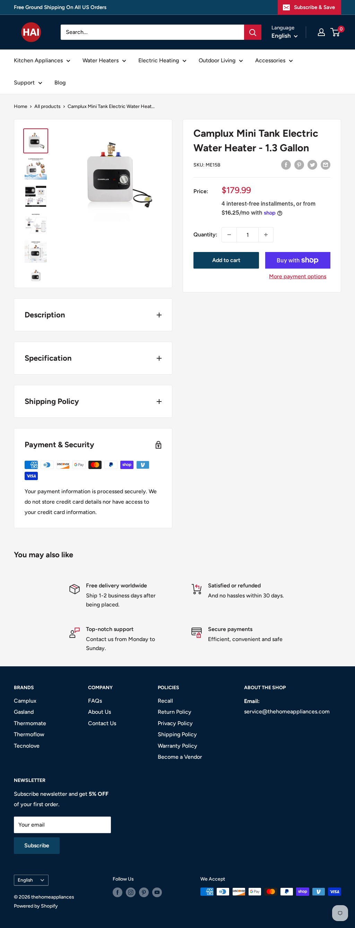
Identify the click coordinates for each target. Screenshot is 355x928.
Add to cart (226, 260)
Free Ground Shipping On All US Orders (60, 7)
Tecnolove (27, 745)
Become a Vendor (180, 757)
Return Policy (174, 712)
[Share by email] (325, 164)
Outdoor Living (217, 60)
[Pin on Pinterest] (299, 164)
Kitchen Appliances (38, 60)
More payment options (297, 276)
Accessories (270, 60)
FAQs (95, 700)
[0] (335, 32)
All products (47, 106)
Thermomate (30, 723)
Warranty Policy (177, 745)
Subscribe (36, 845)
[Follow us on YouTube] (157, 892)
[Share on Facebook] (286, 164)
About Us (99, 712)
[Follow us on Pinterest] (144, 892)
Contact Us (102, 723)
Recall (165, 700)
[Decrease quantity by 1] (229, 234)
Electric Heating (158, 60)
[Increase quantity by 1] (266, 234)
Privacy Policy (175, 723)
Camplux (25, 700)
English (25, 880)
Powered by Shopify (36, 906)
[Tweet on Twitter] (312, 164)
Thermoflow (29, 734)
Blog (60, 82)
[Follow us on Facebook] (117, 892)
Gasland (24, 712)
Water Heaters (101, 60)
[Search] (252, 32)
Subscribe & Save (314, 7)
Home (20, 106)
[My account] (321, 32)
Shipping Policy (177, 734)
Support (24, 82)
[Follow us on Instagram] (131, 892)
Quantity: (205, 234)
